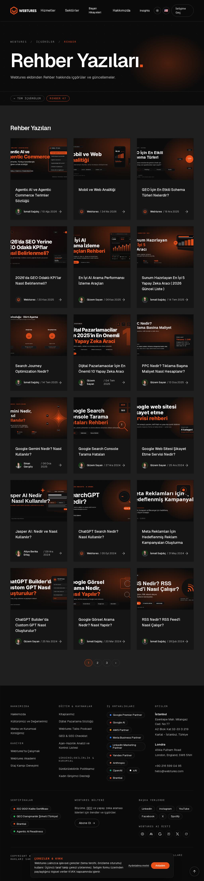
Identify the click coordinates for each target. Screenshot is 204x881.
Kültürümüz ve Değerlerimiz (29, 721)
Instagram (165, 808)
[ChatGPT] (142, 834)
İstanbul (161, 714)
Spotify (175, 816)
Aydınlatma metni (138, 865)
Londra (160, 744)
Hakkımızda (18, 714)
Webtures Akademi (23, 758)
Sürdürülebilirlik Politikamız (76, 769)
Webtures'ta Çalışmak (25, 751)
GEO (89, 808)
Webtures (18, 41)
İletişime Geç (181, 10)
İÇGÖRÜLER (45, 41)
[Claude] (151, 834)
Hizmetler (48, 10)
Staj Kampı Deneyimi (24, 765)
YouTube (184, 808)
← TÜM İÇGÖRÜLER (27, 98)
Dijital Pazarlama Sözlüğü (76, 721)
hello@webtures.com (169, 771)
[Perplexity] (168, 834)
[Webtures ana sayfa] (23, 11)
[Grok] (186, 834)
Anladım (160, 865)
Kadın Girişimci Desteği (74, 776)
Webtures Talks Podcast (75, 729)
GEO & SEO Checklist (73, 736)
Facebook (148, 816)
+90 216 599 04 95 (168, 766)
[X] (177, 834)
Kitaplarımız (67, 714)
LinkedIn (147, 808)
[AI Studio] (160, 834)
